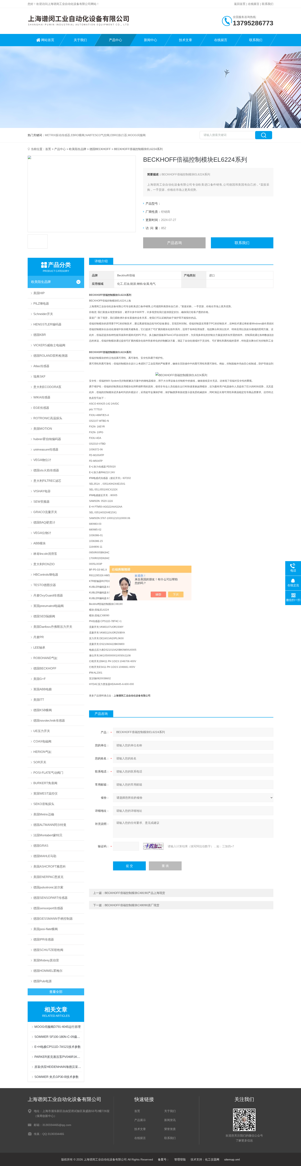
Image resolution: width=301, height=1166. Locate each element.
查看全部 (55, 991)
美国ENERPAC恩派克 (48, 877)
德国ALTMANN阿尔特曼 (49, 824)
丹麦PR (38, 637)
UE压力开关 (41, 731)
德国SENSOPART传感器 (50, 897)
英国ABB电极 (42, 689)
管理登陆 (180, 1159)
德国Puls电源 (42, 981)
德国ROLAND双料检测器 (50, 355)
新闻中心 (150, 40)
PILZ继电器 (41, 303)
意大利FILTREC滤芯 (47, 480)
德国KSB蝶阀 (42, 710)
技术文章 (185, 40)
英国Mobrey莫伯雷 (46, 960)
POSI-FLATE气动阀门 (48, 772)
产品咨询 (174, 243)
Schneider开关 (43, 314)
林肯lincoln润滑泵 (45, 553)
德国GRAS (40, 845)
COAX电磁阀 (42, 741)
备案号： (163, 1159)
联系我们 (267, 4)
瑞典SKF (39, 376)
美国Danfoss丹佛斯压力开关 (52, 626)
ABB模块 (39, 543)
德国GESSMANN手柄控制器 (53, 918)
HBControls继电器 (45, 574)
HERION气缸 (42, 751)
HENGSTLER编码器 (47, 324)
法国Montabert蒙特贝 (47, 835)
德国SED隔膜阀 (44, 616)
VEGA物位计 (42, 460)
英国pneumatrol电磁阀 (48, 606)
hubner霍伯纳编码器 (47, 439)
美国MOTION (42, 428)
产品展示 (140, 1120)
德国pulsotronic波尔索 (48, 887)
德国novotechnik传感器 (49, 720)
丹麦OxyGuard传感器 (48, 595)
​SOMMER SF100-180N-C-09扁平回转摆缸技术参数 (57, 1036)
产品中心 (115, 40)
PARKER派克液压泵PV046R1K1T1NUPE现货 (57, 1056)
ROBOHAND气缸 (45, 658)
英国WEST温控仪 (45, 793)
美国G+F (39, 679)
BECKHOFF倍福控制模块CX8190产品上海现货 (135, 893)
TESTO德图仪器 (44, 585)
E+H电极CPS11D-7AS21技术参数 (57, 1046)
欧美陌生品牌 (77, 149)
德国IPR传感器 (43, 939)
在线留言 (253, 4)
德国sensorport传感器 (48, 908)
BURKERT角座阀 (45, 783)
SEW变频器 (41, 501)
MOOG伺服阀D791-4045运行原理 (57, 1026)
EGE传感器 (41, 407)
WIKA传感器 (41, 397)
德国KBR (39, 334)
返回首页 (240, 4)
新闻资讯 (170, 1120)
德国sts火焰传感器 (46, 470)
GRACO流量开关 (45, 512)
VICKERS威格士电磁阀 (49, 345)
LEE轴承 (39, 647)
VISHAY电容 (42, 491)
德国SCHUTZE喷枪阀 (48, 950)
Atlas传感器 (41, 366)
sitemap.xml (232, 1159)
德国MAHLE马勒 (44, 856)
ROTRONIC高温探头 (47, 418)
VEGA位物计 (42, 533)
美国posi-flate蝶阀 (45, 929)
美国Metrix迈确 (43, 814)
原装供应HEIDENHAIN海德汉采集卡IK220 (57, 1066)
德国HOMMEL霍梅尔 (47, 970)
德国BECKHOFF (100, 149)
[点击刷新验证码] (153, 846)
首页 (48, 149)
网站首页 (47, 40)
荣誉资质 (170, 1129)
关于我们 (80, 40)
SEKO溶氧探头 (43, 804)
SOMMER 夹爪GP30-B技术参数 (56, 1077)
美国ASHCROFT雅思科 (49, 866)
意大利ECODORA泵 (47, 387)
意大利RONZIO (44, 564)
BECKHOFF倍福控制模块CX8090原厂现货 (132, 905)
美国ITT (38, 699)
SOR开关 (39, 762)
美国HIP (39, 293)
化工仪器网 (212, 1159)
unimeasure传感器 (45, 449)
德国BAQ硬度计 (44, 522)
